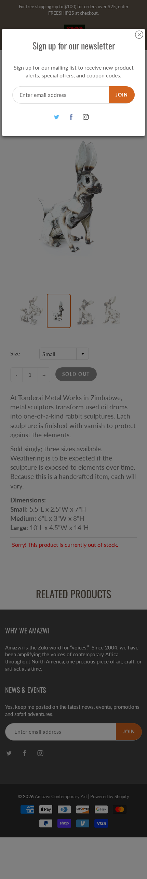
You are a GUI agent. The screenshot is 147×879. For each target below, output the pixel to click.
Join (122, 95)
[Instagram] (86, 117)
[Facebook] (71, 117)
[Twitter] (57, 117)
